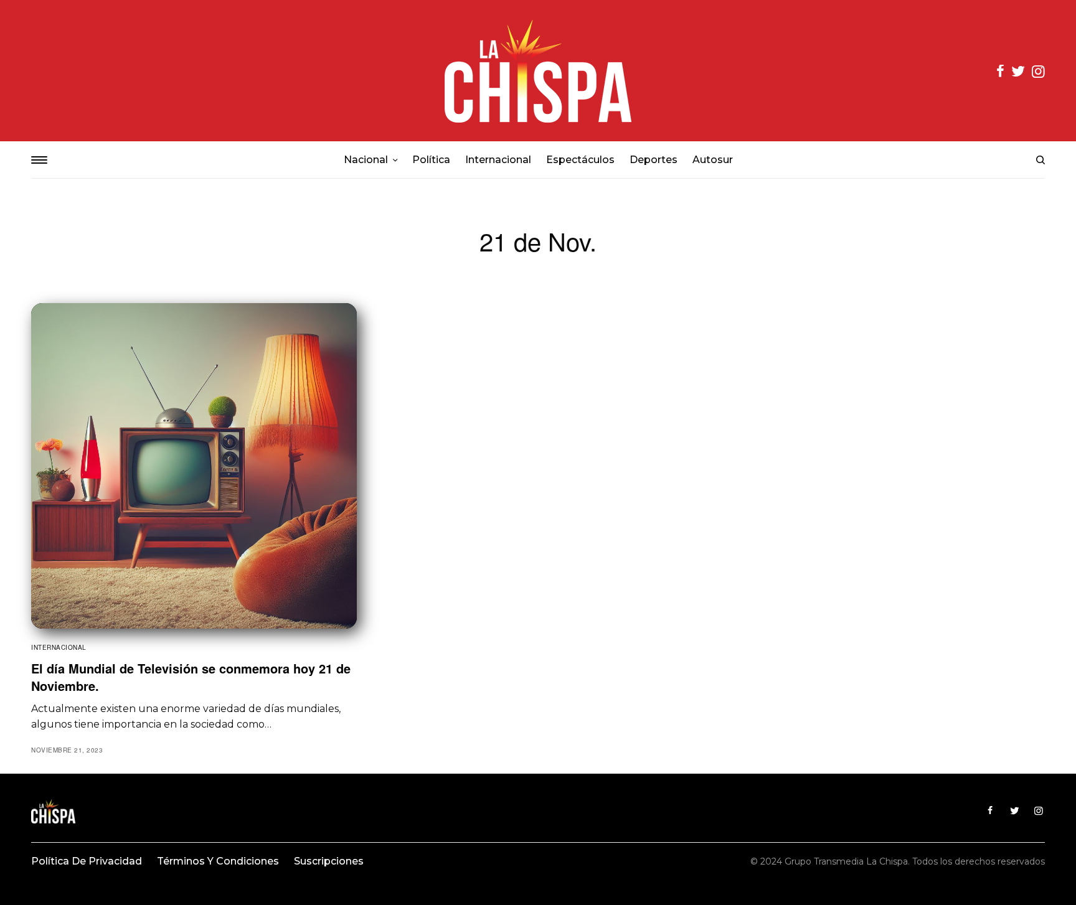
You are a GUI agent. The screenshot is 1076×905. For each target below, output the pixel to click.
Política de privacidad (86, 861)
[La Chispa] (538, 71)
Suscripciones (329, 861)
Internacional (59, 647)
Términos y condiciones (218, 861)
